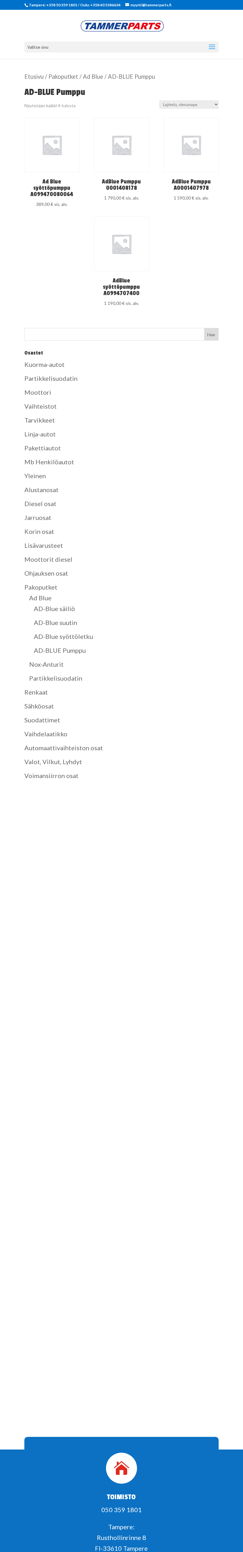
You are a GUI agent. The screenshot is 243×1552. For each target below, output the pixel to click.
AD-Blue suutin (55, 622)
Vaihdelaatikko (45, 734)
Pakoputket (63, 76)
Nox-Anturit (46, 664)
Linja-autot (40, 434)
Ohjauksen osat (46, 573)
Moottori (37, 392)
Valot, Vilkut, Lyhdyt (53, 761)
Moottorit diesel (48, 559)
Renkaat (36, 692)
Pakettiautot (42, 448)
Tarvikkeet (39, 420)
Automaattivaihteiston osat (63, 747)
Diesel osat (40, 503)
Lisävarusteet (43, 545)
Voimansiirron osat (51, 775)
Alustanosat (41, 489)
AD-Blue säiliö (54, 608)
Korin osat (39, 531)
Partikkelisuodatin (51, 378)
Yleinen (35, 475)
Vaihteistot (40, 406)
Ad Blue (93, 76)
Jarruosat (37, 517)
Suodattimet (42, 720)
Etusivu (34, 76)
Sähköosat (39, 706)
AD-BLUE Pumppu (60, 650)
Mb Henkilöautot (49, 462)
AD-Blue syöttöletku (63, 636)
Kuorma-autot (44, 364)
